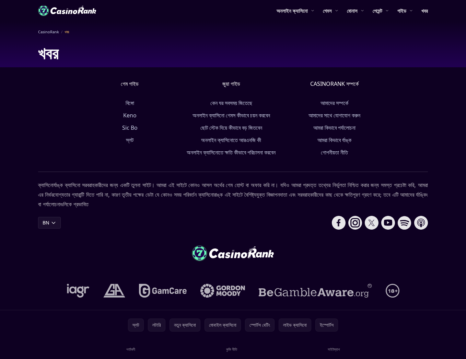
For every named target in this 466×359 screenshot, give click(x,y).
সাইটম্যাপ (334, 349)
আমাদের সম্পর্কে (334, 103)
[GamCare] (163, 291)
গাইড (401, 10)
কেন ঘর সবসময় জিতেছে (231, 103)
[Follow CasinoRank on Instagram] (355, 223)
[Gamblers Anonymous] (114, 291)
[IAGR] (78, 291)
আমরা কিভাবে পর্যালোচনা (334, 127)
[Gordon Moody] (222, 291)
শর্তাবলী (130, 349)
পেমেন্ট (377, 10)
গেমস (327, 10)
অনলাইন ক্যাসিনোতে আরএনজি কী (231, 140)
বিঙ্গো (130, 103)
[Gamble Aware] (315, 291)
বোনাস (352, 10)
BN (46, 222)
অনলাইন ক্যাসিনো (292, 10)
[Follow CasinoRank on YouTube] (388, 223)
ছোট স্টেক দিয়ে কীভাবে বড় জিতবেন (231, 127)
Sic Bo (130, 127)
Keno (130, 115)
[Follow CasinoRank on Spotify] (404, 223)
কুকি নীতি (231, 349)
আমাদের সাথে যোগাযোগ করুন (334, 115)
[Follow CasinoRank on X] (371, 223)
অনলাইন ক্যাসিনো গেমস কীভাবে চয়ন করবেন (231, 115)
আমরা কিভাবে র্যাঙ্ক (334, 140)
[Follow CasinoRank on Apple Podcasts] (421, 223)
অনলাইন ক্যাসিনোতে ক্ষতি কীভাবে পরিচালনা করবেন (231, 152)
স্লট (129, 140)
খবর (424, 10)
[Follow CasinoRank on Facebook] (339, 223)
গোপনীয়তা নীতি (334, 152)
